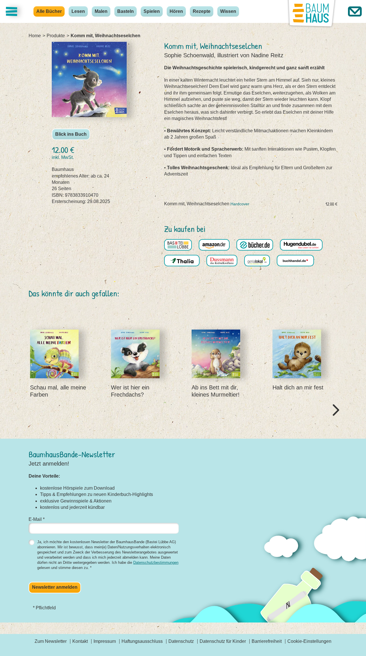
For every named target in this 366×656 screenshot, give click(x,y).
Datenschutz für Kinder (223, 641)
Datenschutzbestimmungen (155, 562)
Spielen (152, 11)
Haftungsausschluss (142, 641)
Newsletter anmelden (54, 587)
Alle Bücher (49, 11)
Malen (101, 11)
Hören (176, 11)
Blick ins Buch (71, 134)
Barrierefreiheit (267, 641)
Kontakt (80, 641)
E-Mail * (37, 519)
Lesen (78, 11)
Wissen (228, 11)
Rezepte (201, 11)
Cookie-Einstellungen (309, 641)
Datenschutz (181, 641)
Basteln (125, 11)
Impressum (105, 641)
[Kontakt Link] (355, 11)
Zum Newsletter (51, 641)
